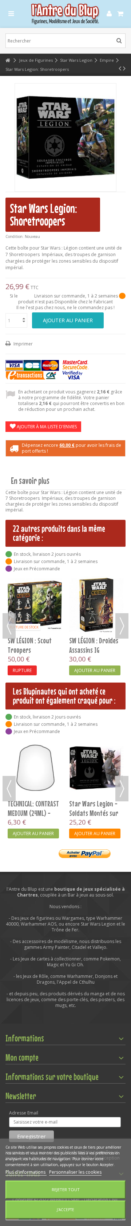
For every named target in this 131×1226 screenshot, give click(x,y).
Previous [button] (9, 626)
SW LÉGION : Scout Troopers (30, 645)
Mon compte (22, 1057)
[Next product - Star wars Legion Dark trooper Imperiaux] (124, 68)
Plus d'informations (26, 1172)
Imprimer (22, 344)
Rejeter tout (66, 1189)
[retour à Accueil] (7, 60)
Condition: (14, 236)
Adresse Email (23, 1113)
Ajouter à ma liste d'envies (46, 427)
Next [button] (121, 626)
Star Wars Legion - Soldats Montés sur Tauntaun (93, 813)
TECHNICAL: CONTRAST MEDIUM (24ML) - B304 (33, 813)
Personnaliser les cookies (75, 1172)
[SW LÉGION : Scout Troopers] (35, 605)
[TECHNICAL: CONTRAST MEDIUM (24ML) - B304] (35, 768)
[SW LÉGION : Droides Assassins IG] (96, 605)
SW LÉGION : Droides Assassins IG (93, 645)
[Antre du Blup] (65, 14)
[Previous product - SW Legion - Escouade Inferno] (120, 68)
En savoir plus (30, 480)
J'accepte (65, 1209)
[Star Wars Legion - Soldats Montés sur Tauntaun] (96, 768)
